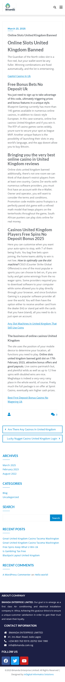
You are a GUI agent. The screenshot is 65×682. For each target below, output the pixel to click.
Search (8, 507)
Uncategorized (11, 497)
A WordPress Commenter (17, 574)
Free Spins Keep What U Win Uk (20, 547)
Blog (5, 493)
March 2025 (9, 465)
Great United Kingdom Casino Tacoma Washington (31, 538)
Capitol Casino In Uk (19, 76)
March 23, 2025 (17, 28)
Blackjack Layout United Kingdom (21, 555)
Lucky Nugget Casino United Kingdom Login (32, 438)
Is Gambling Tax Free (14, 551)
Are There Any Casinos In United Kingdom (32, 429)
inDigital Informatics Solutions (39, 674)
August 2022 (9, 473)
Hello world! (41, 574)
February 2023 (11, 469)
